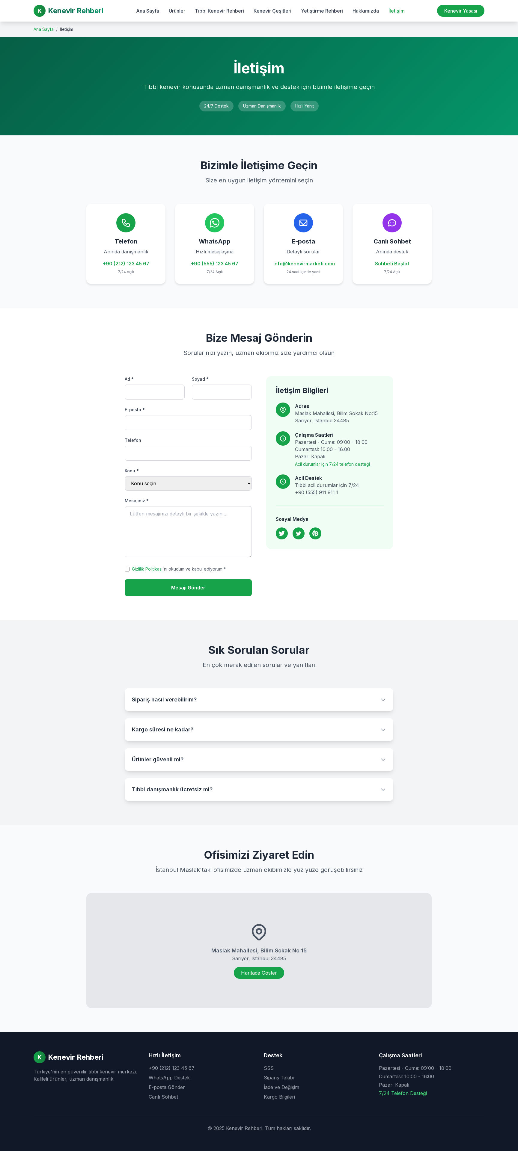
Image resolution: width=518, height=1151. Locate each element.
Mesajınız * (137, 500)
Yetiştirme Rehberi (322, 11)
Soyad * (200, 379)
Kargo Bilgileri (279, 1097)
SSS (269, 1068)
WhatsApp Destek (169, 1078)
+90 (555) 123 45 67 (214, 264)
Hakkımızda (366, 11)
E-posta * (135, 409)
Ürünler (177, 11)
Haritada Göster (259, 973)
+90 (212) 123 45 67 (126, 264)
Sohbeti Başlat (392, 264)
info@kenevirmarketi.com (304, 264)
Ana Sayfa (147, 11)
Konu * (132, 470)
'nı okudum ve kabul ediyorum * (179, 568)
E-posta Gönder (167, 1087)
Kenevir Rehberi (75, 10)
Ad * (129, 379)
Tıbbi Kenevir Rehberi (219, 11)
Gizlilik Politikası (147, 568)
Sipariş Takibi (279, 1078)
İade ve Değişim (281, 1087)
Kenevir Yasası (460, 11)
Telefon (133, 440)
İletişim (397, 11)
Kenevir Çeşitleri (272, 11)
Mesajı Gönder (188, 588)
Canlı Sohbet (163, 1097)
